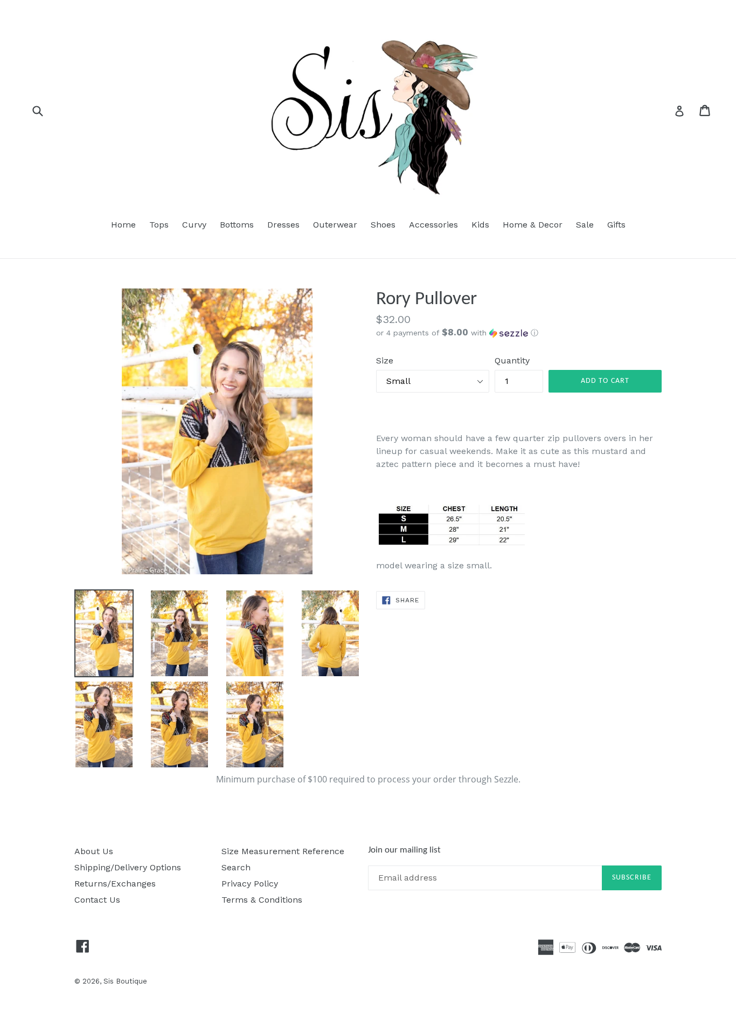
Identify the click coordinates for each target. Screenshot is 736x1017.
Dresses (283, 224)
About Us (93, 851)
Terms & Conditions (261, 900)
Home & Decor (533, 224)
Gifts (616, 224)
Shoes (383, 224)
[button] (519, 332)
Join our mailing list (404, 850)
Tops (159, 224)
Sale (585, 224)
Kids (480, 224)
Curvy (194, 224)
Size (384, 360)
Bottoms (237, 224)
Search (236, 867)
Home (123, 224)
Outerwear (335, 224)
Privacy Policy (249, 883)
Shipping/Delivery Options (127, 867)
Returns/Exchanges (115, 883)
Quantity (512, 360)
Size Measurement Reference (282, 851)
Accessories (433, 224)
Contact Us (97, 900)
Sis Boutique (125, 981)
